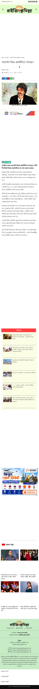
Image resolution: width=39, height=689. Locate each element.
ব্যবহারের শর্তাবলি (19, 628)
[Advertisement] (19, 34)
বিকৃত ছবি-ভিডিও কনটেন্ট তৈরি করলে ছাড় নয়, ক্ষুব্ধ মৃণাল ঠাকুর (28, 607)
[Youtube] (33, 1)
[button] (3, 78)
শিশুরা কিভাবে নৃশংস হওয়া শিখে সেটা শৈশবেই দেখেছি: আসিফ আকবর (9, 577)
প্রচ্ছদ (2, 57)
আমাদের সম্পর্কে (10, 628)
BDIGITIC (28, 686)
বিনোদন (7, 57)
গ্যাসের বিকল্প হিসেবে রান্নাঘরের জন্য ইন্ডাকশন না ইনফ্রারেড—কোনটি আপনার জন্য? (22, 337)
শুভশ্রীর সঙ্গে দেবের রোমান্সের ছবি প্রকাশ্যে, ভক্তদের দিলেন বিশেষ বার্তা (9, 608)
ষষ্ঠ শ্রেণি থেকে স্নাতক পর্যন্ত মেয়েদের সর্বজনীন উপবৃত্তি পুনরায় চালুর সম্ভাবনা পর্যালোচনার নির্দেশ (22, 349)
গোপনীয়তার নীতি (28, 628)
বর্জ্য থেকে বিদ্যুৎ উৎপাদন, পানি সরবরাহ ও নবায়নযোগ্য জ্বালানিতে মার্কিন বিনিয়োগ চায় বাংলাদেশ (23, 400)
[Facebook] (29, 1)
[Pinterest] (36, 1)
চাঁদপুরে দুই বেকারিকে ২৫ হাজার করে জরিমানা (23, 373)
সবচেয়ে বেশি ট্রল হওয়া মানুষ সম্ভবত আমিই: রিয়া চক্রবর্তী (27, 576)
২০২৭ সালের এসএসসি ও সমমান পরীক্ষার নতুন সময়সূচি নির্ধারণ (22, 386)
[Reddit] (34, 1)
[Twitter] (31, 1)
